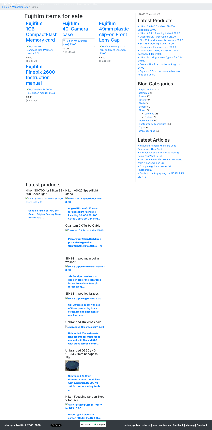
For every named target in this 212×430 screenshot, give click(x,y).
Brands (56, 4)
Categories (68, 4)
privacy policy (132, 425)
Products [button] (43, 4)
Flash (142, 103)
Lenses (143, 106)
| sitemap (189, 425)
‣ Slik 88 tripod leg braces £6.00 (156, 43)
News (142, 110)
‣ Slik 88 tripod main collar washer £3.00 (160, 40)
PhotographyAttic (14, 4)
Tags (79, 4)
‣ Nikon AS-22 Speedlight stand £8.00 (159, 33)
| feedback (177, 425)
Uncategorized (147, 130)
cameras (149, 113)
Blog (95, 4)
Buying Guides (147, 89)
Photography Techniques (152, 123)
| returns (145, 425)
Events (142, 96)
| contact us (164, 425)
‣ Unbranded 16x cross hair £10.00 (157, 47)
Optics (148, 117)
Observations (146, 120)
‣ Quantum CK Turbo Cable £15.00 (157, 36)
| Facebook (201, 425)
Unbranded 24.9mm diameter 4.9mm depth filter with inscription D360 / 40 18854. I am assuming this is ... (84, 383)
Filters (142, 99)
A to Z (87, 4)
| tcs (154, 425)
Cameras (144, 92)
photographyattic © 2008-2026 (22, 425)
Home (33, 4)
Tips (141, 127)
